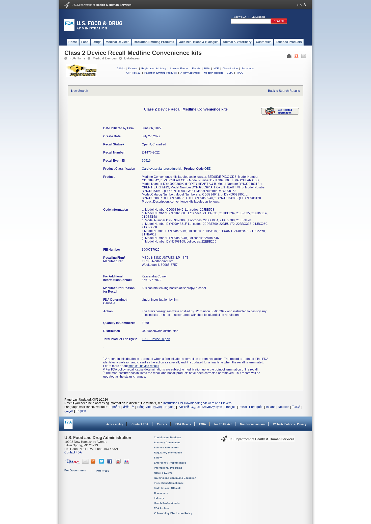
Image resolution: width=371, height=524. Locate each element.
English (81, 411)
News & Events (163, 472)
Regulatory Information (168, 452)
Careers (162, 424)
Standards (248, 68)
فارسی (68, 411)
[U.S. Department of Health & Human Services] (258, 441)
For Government (75, 470)
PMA (207, 68)
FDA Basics (183, 424)
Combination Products (167, 437)
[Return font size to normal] (301, 5)
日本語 (296, 407)
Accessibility (114, 424)
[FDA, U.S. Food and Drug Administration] (93, 30)
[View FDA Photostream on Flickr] (127, 462)
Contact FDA (140, 424)
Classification (230, 68)
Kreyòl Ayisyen (212, 407)
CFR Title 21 (133, 72)
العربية (195, 407)
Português (256, 407)
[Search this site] (279, 23)
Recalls (196, 68)
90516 (146, 160)
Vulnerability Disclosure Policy (173, 513)
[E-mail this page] (303, 57)
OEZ (207, 168)
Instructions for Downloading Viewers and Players (197, 403)
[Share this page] (296, 57)
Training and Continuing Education (175, 477)
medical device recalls (143, 366)
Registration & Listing (153, 68)
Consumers (161, 493)
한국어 (157, 407)
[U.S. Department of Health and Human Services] (97, 6)
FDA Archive (161, 508)
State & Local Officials (167, 488)
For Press (102, 470)
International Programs (168, 467)
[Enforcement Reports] (280, 114)
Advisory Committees (167, 442)
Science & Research (166, 447)
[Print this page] (289, 57)
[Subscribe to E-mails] (85, 462)
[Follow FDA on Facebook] (110, 462)
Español (114, 407)
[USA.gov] (72, 462)
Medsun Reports (213, 72)
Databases (132, 58)
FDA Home (77, 58)
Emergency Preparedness (170, 462)
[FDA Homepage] (68, 426)
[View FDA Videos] (119, 462)
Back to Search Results (284, 91)
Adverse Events (179, 68)
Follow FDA (239, 16)
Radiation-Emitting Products (160, 72)
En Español (258, 16)
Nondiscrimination (252, 424)
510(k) (120, 68)
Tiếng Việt (144, 407)
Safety (158, 457)
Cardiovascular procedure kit (161, 168)
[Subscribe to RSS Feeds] (94, 462)
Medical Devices (105, 58)
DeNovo (133, 68)
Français (230, 407)
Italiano (271, 407)
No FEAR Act (223, 424)
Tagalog (169, 407)
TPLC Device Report (156, 339)
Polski (242, 407)
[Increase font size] (304, 5)
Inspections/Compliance (169, 483)
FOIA (202, 424)
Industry (159, 498)
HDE (216, 68)
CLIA (230, 72)
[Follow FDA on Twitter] (102, 462)
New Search (79, 91)
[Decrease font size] (297, 5)
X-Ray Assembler (190, 72)
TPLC (239, 72)
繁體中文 (128, 407)
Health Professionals (167, 503)
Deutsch (283, 407)
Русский (183, 407)
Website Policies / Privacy (290, 424)
